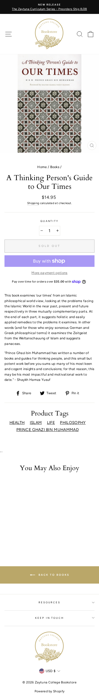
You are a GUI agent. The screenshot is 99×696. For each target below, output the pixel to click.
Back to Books (53, 574)
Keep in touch (49, 617)
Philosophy (73, 422)
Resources (49, 602)
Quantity (49, 221)
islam (36, 422)
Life (51, 422)
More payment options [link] (49, 273)
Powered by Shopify (50, 691)
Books (55, 167)
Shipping (33, 203)
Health (17, 422)
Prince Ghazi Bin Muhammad (47, 429)
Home (42, 167)
